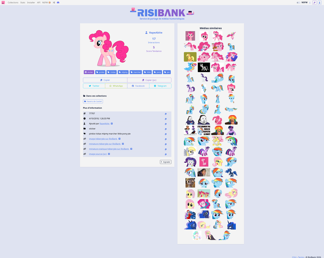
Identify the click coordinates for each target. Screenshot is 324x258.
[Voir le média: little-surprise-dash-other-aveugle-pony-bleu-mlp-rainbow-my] (224, 235)
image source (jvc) (98, 154)
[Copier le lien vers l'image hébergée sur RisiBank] (166, 139)
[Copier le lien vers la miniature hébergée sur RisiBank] (166, 144)
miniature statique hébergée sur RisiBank (109, 148)
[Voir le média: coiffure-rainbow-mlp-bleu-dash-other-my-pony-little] (217, 204)
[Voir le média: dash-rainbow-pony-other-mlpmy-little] (217, 109)
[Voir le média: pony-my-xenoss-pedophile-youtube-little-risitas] (204, 172)
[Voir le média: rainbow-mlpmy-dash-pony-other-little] (204, 99)
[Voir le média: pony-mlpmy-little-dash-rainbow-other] (217, 78)
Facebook (140, 85)
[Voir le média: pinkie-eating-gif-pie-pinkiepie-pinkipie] (204, 162)
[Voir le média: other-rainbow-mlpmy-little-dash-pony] (204, 109)
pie (168, 72)
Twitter (95, 85)
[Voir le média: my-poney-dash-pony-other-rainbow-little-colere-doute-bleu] (217, 172)
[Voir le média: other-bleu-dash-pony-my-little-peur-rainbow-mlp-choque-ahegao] (190, 172)
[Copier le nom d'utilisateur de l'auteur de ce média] (166, 124)
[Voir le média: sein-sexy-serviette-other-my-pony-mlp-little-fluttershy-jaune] (217, 141)
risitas (113, 72)
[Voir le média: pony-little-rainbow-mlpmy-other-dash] (190, 78)
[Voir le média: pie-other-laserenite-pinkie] (204, 204)
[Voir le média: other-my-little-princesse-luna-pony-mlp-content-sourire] (204, 214)
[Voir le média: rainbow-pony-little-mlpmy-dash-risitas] (190, 99)
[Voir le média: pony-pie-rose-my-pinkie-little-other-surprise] (204, 57)
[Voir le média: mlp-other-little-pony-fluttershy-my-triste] (204, 225)
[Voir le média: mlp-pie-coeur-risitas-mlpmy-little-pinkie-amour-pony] (217, 36)
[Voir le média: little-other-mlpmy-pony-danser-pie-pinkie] (190, 36)
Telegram (162, 85)
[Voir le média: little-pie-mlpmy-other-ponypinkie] (231, 88)
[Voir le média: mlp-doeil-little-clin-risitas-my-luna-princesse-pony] (190, 225)
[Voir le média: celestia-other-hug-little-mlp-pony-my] (197, 235)
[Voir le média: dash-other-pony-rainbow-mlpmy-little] (217, 88)
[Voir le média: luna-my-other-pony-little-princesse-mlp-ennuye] (231, 225)
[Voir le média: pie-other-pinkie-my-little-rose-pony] (217, 57)
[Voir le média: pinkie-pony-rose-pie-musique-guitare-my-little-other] (217, 46)
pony (158, 72)
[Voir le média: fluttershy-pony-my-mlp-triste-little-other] (217, 162)
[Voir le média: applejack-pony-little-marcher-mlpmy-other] (190, 57)
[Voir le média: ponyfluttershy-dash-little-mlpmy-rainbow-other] (217, 225)
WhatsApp (117, 85)
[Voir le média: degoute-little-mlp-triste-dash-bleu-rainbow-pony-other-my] (204, 183)
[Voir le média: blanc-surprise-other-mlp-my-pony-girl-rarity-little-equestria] (190, 162)
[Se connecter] (319, 3)
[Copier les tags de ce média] (166, 134)
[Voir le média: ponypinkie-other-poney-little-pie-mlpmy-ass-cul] (231, 67)
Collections (13, 2)
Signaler (166, 162)
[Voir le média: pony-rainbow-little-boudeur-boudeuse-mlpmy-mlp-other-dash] (204, 88)
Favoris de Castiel (94, 101)
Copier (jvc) (150, 80)
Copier (106, 80)
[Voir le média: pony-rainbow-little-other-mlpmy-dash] (231, 78)
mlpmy (124, 72)
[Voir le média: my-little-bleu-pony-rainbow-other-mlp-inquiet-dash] (231, 183)
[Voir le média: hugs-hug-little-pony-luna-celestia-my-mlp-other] (190, 214)
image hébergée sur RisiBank (103, 138)
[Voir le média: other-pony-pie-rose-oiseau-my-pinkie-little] (190, 67)
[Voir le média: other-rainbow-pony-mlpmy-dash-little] (190, 109)
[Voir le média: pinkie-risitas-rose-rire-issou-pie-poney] (217, 120)
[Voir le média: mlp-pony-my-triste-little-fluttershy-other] (190, 193)
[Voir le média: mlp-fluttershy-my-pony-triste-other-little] (190, 204)
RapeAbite (155, 32)
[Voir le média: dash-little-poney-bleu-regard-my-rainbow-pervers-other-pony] (231, 162)
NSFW (304, 2)
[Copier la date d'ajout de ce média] (166, 119)
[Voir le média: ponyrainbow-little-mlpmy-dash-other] (231, 214)
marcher (137, 72)
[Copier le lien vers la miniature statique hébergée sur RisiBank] (166, 149)
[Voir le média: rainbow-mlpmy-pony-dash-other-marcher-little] (231, 46)
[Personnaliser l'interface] (314, 3)
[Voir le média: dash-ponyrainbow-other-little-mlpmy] (217, 193)
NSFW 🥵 (46, 2)
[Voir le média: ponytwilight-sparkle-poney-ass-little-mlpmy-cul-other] (204, 151)
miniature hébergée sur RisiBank (105, 143)
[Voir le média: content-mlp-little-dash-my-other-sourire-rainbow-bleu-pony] (217, 183)
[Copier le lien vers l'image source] (166, 154)
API (38, 2)
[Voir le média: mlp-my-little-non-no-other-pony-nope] (204, 193)
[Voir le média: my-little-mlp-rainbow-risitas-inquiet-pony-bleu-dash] (217, 214)
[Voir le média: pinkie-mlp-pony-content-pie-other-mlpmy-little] (204, 36)
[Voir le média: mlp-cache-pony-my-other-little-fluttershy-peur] (231, 193)
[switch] (299, 3)
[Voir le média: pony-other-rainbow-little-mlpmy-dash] (231, 99)
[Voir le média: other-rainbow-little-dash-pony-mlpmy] (217, 99)
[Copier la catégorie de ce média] (166, 129)
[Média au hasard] (54, 2)
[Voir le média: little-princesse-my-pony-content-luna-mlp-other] (231, 172)
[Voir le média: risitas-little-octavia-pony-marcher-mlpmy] (204, 67)
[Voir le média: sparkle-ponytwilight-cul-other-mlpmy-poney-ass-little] (231, 151)
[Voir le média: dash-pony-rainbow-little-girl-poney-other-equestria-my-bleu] (231, 141)
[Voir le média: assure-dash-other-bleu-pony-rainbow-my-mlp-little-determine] (231, 204)
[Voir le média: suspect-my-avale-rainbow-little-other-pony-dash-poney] (204, 141)
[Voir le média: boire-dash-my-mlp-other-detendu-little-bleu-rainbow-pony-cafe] (190, 141)
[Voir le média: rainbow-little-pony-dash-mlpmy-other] (231, 109)
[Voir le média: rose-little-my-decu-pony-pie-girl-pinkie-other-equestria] (204, 46)
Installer (31, 2)
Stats (22, 2)
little (148, 72)
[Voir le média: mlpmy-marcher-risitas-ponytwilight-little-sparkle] (190, 88)
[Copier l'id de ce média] (166, 114)
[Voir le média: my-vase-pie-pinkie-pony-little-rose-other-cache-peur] (231, 57)
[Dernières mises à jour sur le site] (309, 3)
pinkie (101, 72)
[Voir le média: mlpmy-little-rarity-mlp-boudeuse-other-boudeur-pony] (204, 78)
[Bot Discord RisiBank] (58, 3)
